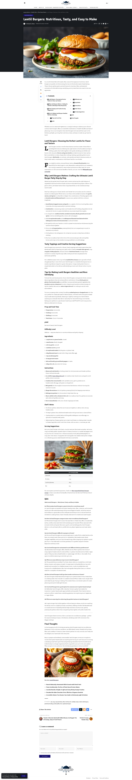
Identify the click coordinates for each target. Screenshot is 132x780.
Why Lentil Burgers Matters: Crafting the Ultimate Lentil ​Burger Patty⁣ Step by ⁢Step (58, 104)
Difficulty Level (78, 99)
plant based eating (49, 703)
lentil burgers (85, 701)
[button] (105, 24)
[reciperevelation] (66, 3)
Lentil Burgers (54, 680)
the (61, 703)
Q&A (73, 115)
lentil (80, 701)
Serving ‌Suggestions (80, 111)
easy (54, 701)
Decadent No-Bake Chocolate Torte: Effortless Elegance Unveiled (64, 692)
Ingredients (77, 102)
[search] (104, 3)
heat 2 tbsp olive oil (58, 376)
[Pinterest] (25, 3)
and (51, 701)
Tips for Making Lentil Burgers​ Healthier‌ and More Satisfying (57, 114)
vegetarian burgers (66, 703)
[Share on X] (101, 24)
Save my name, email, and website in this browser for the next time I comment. (57, 752)
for (70, 701)
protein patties (56, 703)
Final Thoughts (75, 118)
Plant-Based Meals (29, 15)
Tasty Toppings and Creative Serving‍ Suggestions (57, 109)
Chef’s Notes (78, 108)
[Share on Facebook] (99, 24)
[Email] (103, 24)
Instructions (78, 105)
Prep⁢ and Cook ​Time (56, 118)
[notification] (102, 3)
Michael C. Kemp (31, 23)
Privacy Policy (6, 776)
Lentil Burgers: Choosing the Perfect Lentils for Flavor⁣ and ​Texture (57, 100)
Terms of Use (15, 776)
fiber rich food (66, 701)
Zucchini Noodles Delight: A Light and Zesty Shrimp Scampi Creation (65, 689)
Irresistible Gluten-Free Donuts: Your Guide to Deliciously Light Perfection (67, 695)
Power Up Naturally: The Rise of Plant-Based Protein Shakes (63, 687)
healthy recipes (75, 701)
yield (53, 121)
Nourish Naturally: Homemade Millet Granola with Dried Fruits (63, 684)
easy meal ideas (58, 701)
